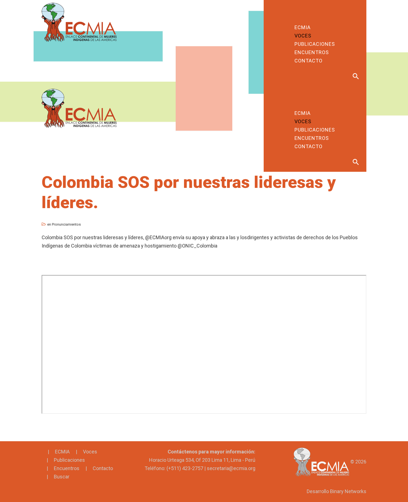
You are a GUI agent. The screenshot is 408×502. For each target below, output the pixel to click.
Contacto (103, 468)
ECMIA (62, 452)
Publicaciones (69, 460)
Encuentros (66, 468)
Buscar (61, 477)
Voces (90, 452)
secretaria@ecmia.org (231, 468)
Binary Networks (348, 491)
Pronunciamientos (66, 224)
